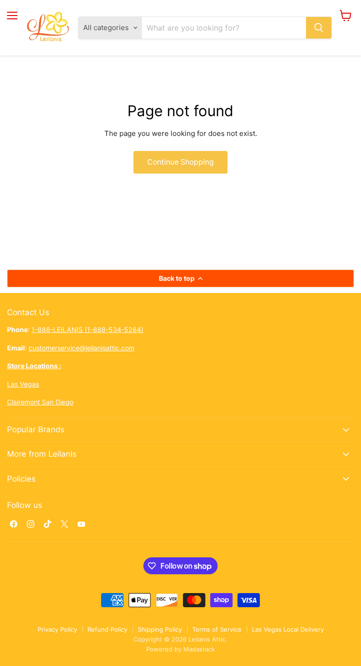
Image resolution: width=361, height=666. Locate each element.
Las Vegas (23, 384)
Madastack (199, 649)
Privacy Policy (57, 629)
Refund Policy (107, 629)
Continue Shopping (180, 162)
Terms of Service (217, 629)
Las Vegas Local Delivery (288, 629)
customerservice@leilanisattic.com (81, 348)
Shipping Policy (160, 629)
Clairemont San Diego (40, 402)
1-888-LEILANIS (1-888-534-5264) (87, 329)
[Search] (318, 28)
